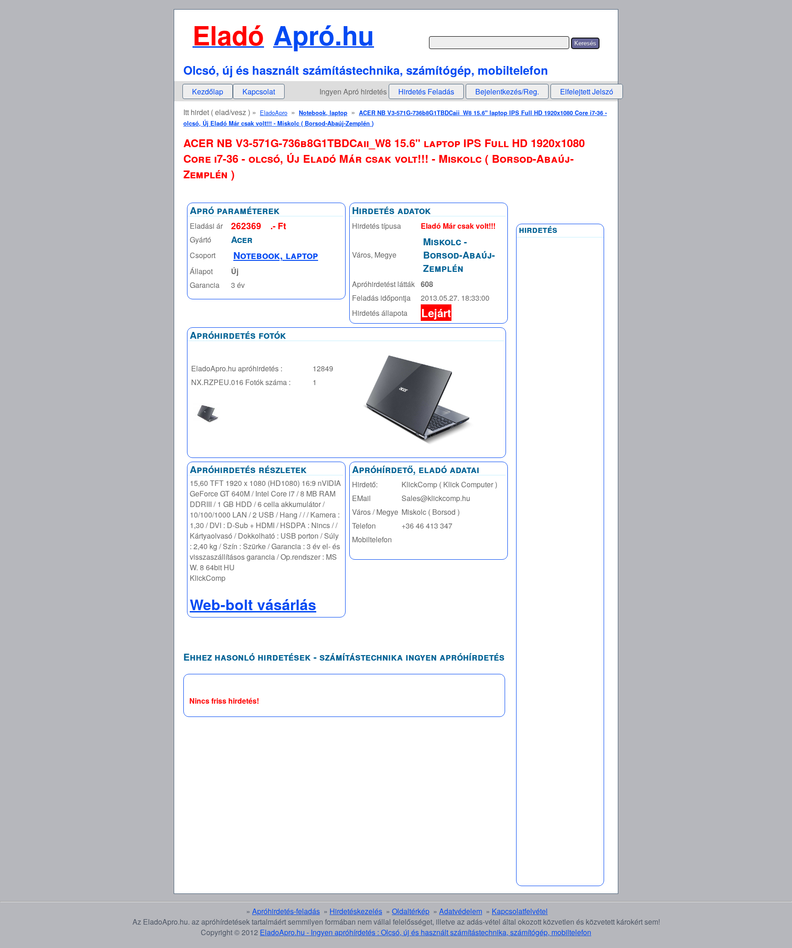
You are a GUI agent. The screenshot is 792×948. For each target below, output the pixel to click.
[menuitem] (207, 91)
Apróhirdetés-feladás (286, 911)
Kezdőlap (207, 91)
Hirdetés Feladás (426, 91)
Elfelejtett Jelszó (586, 91)
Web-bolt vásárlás (253, 604)
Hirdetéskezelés (356, 911)
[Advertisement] (560, 461)
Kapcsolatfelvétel (520, 911)
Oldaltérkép (410, 911)
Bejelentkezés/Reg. (507, 91)
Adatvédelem (460, 911)
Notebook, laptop (323, 113)
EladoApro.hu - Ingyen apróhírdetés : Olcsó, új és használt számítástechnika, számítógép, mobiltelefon (425, 932)
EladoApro (273, 112)
